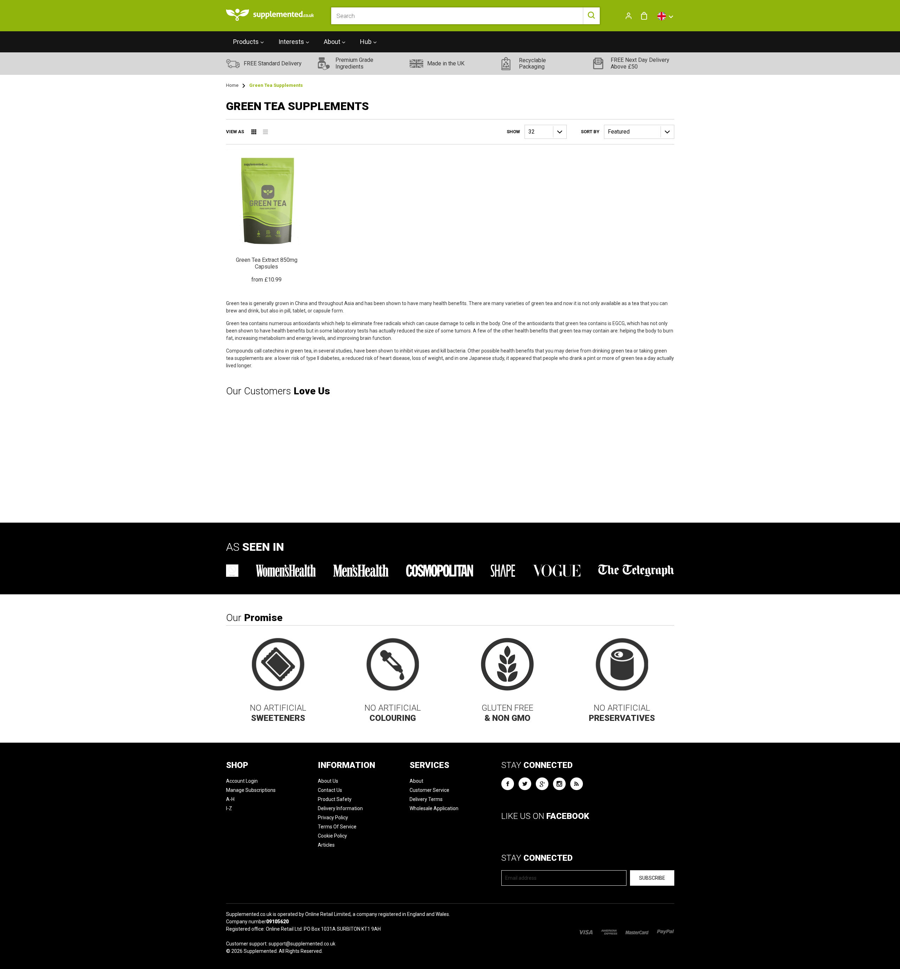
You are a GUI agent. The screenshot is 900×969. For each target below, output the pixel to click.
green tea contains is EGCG (595, 323)
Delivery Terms (426, 799)
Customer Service (429, 790)
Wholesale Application (434, 808)
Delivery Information (340, 808)
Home (232, 85)
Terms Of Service (337, 826)
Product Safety (335, 799)
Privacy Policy (333, 817)
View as (235, 131)
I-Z (229, 808)
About (416, 781)
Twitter (525, 783)
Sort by (590, 131)
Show (513, 131)
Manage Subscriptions (251, 790)
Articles (326, 845)
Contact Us (330, 790)
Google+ (542, 783)
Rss (576, 783)
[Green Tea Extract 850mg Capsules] (266, 217)
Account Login (242, 781)
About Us (328, 781)
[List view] (265, 132)
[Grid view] (254, 132)
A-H (230, 799)
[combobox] (465, 15)
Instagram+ (559, 783)
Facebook (507, 783)
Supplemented (260, 951)
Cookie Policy (332, 836)
